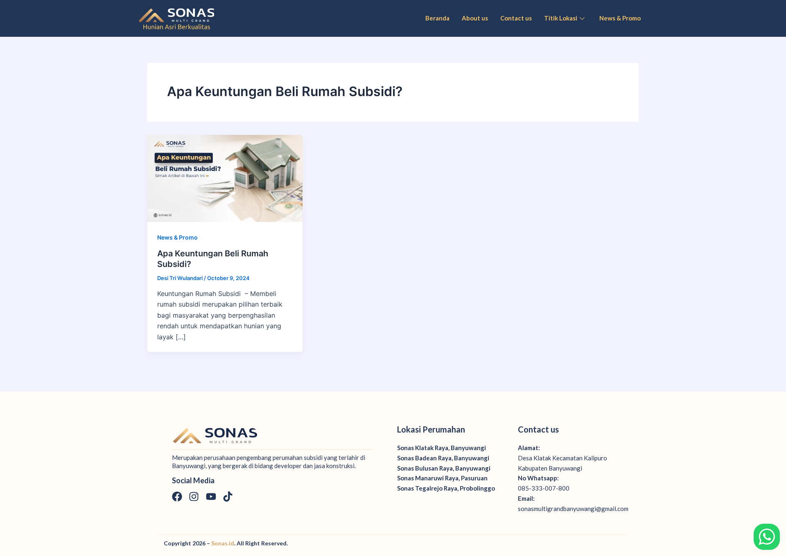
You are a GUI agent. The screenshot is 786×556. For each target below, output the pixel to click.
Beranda (437, 18)
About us (475, 18)
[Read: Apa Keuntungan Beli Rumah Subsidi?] (225, 178)
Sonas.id (222, 543)
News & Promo (620, 18)
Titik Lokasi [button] (560, 18)
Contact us (516, 18)
